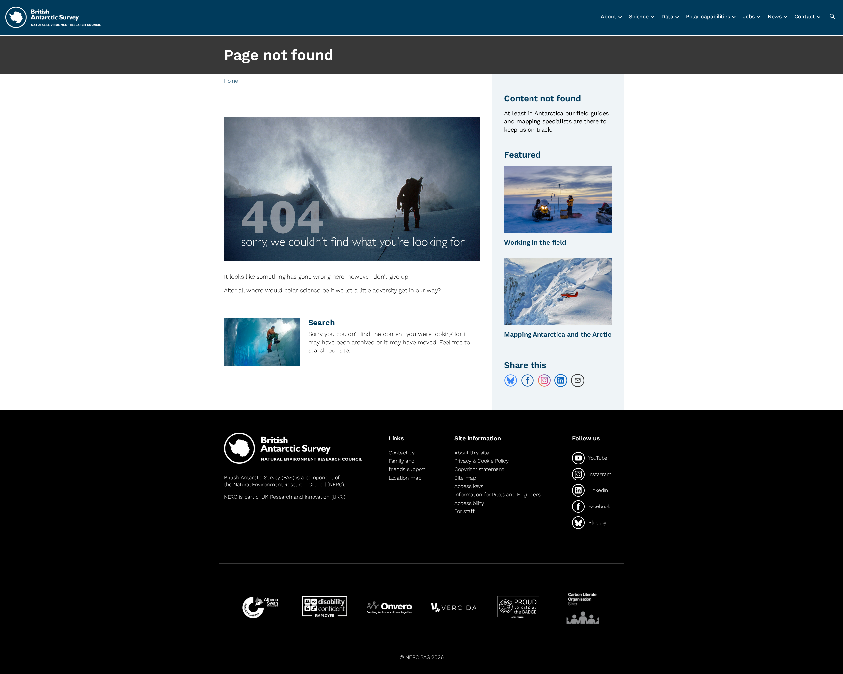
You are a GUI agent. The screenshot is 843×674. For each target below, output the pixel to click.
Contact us (402, 453)
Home (231, 81)
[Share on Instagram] (544, 380)
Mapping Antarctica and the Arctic (557, 334)
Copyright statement (479, 469)
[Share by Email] (577, 380)
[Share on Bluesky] (510, 380)
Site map (465, 478)
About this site (471, 453)
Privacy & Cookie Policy (481, 461)
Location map (405, 478)
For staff (464, 511)
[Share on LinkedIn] (560, 380)
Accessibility (469, 503)
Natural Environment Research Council (279, 484)
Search (321, 322)
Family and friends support (407, 465)
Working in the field (535, 242)
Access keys (468, 486)
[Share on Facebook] (527, 380)
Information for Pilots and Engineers (497, 494)
